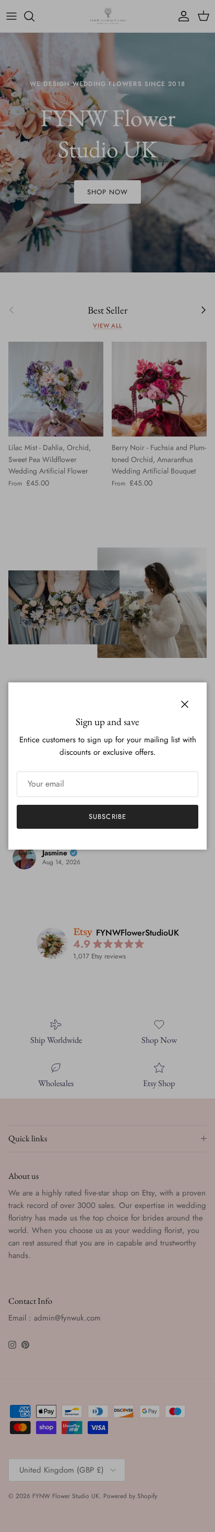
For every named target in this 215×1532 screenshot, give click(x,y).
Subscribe (107, 816)
